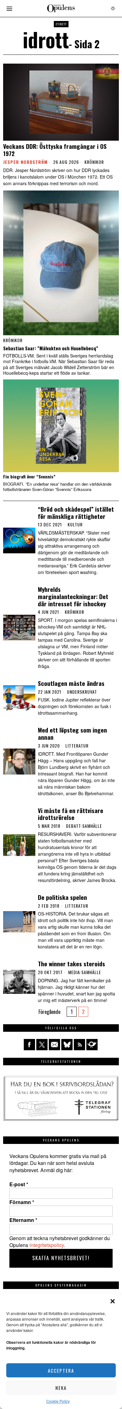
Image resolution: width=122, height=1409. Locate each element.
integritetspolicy (46, 1245)
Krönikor (94, 162)
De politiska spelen (62, 897)
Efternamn (23, 1220)
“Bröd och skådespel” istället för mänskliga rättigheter (76, 512)
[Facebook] (29, 1044)
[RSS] (79, 1044)
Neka (61, 1387)
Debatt (73, 826)
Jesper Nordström (25, 162)
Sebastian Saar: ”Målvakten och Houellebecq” (50, 348)
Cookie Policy (58, 1401)
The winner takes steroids (71, 963)
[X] (42, 1044)
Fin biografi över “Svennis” (29, 476)
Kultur (75, 524)
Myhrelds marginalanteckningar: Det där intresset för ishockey (73, 596)
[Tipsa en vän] (54, 1044)
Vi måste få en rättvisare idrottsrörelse (70, 814)
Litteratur (77, 746)
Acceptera (61, 1370)
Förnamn (21, 1202)
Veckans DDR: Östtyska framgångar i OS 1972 (55, 150)
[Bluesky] (67, 1044)
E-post (18, 1184)
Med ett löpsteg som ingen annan (72, 733)
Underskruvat (82, 692)
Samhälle (92, 826)
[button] (112, 1301)
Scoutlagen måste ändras (71, 683)
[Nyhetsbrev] (92, 1044)
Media (74, 972)
